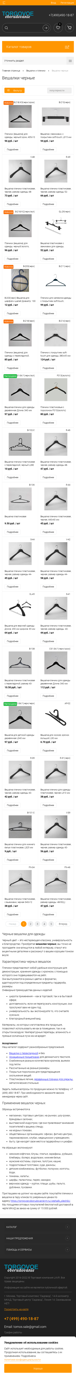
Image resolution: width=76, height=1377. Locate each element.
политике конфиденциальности (22, 1359)
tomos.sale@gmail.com (29, 1327)
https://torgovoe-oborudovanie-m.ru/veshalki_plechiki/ (40, 1200)
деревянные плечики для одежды (53, 1079)
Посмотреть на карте (16, 1309)
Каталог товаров (18, 47)
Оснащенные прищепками (24, 1057)
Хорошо (38, 1368)
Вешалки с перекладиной (23, 1053)
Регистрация (67, 2)
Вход (53, 2)
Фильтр (17, 90)
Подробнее (12, 149)
